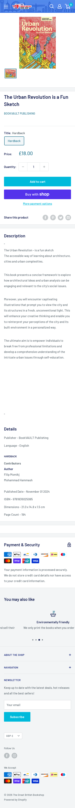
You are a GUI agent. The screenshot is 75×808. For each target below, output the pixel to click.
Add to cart (37, 181)
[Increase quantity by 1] (44, 167)
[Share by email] (68, 217)
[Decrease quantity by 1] (23, 167)
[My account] (60, 6)
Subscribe (17, 717)
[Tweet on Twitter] (60, 217)
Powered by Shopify (15, 799)
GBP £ (9, 735)
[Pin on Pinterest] (53, 217)
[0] (67, 6)
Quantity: (10, 167)
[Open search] (52, 6)
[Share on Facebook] (45, 217)
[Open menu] (6, 6)
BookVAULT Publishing (19, 113)
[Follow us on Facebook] (7, 755)
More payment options (37, 203)
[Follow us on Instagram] (14, 755)
